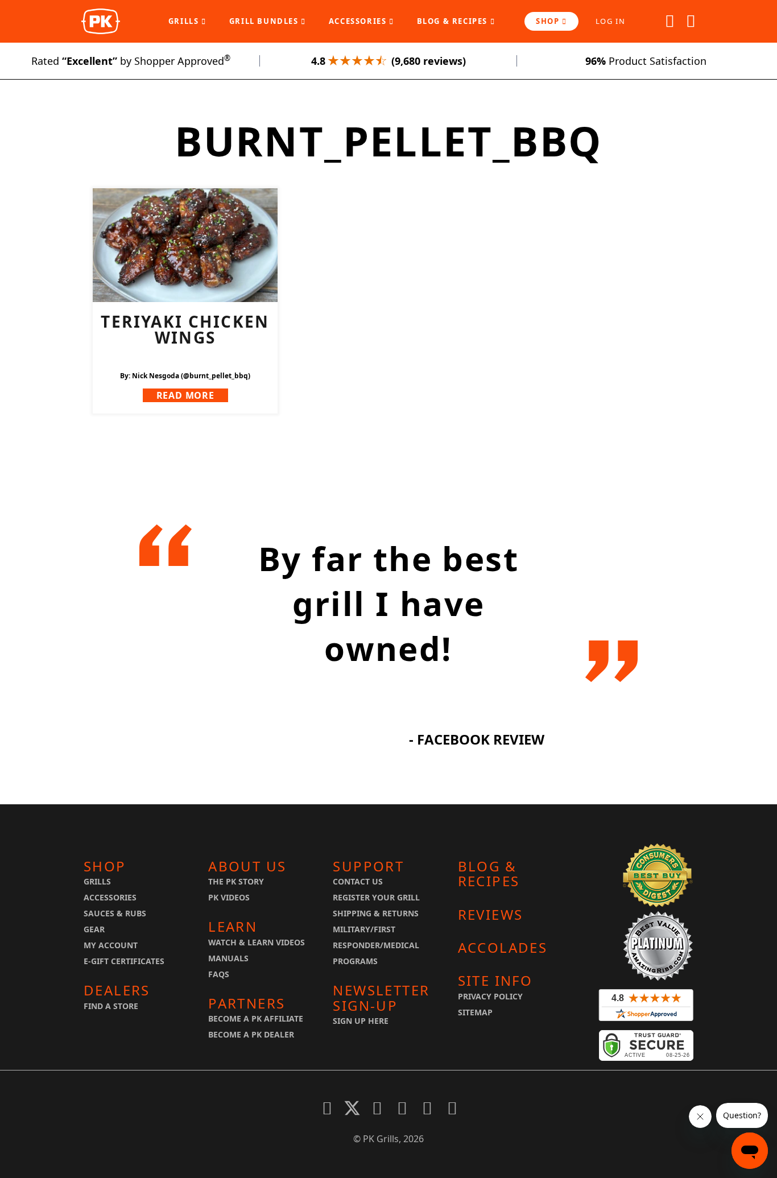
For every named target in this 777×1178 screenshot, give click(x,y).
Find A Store (111, 1006)
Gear (94, 929)
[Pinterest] (377, 1108)
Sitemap (475, 1012)
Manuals (228, 958)
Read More (185, 395)
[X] (352, 1108)
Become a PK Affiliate (255, 1018)
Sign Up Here (360, 1020)
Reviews (490, 914)
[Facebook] (327, 1108)
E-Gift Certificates (124, 961)
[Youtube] (402, 1108)
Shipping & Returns (376, 913)
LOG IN (611, 21)
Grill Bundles (265, 21)
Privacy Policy (490, 996)
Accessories (359, 21)
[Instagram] (452, 1108)
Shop (549, 21)
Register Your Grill (376, 897)
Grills (184, 21)
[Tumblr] (427, 1108)
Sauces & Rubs (115, 913)
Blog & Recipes (453, 21)
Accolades (503, 947)
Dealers (117, 990)
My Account (111, 945)
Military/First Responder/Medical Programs (376, 945)
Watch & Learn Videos (256, 942)
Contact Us (358, 881)
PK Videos (229, 897)
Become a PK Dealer (251, 1034)
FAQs (218, 974)
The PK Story (236, 881)
